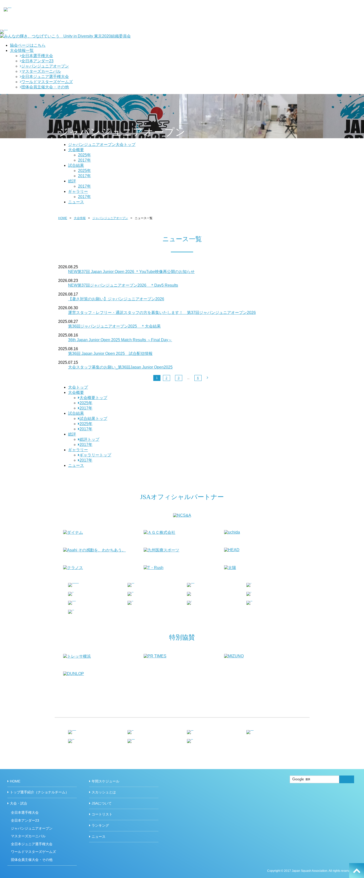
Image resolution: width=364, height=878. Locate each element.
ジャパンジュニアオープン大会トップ (101, 144)
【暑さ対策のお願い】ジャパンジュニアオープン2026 (116, 299)
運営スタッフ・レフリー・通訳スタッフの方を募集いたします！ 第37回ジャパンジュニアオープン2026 (162, 312)
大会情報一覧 (22, 50)
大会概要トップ (93, 398)
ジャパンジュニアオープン (45, 66)
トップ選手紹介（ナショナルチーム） (39, 792)
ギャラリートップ (95, 455)
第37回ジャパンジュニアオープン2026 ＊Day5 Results (123, 285)
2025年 (84, 155)
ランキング (100, 825)
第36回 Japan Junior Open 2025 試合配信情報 (110, 353)
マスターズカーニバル (41, 71)
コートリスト (102, 814)
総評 (72, 181)
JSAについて (102, 803)
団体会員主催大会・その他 (45, 87)
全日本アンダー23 (37, 61)
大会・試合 (18, 803)
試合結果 (76, 165)
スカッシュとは (104, 792)
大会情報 (80, 218)
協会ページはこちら (28, 45)
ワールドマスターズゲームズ (47, 82)
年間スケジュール (105, 781)
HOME (62, 218)
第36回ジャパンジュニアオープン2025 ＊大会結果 (114, 326)
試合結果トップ (93, 418)
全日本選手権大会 (37, 56)
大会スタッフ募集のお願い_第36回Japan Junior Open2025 (120, 367)
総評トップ (89, 439)
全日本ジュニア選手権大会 (45, 76)
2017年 (84, 160)
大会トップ (78, 387)
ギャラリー (78, 191)
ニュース (76, 202)
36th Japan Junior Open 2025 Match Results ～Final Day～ (120, 340)
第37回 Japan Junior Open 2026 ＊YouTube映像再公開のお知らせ (131, 272)
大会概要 (76, 150)
